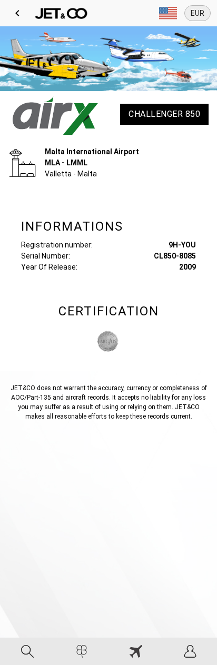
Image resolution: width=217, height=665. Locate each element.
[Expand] (168, 13)
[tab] (27, 651)
